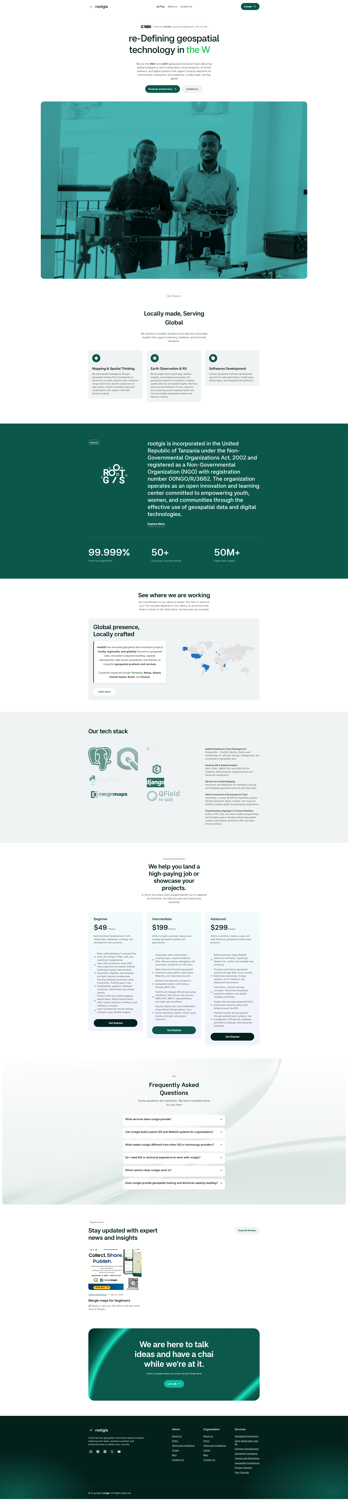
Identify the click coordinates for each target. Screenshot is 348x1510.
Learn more (104, 691)
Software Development (247, 1448)
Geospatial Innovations (246, 1436)
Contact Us (178, 1459)
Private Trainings (243, 1467)
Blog (174, 1455)
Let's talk (172, 1383)
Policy (175, 1441)
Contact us (192, 89)
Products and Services (160, 89)
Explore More (156, 524)
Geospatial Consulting (246, 1453)
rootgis (101, 6)
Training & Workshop (97, 1294)
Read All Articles (247, 1230)
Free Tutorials (242, 1472)
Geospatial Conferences (247, 1463)
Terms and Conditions (183, 1445)
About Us (94, 442)
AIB (160, 6)
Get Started (115, 1023)
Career (175, 1450)
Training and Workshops (247, 1458)
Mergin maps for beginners (109, 1300)
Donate (248, 6)
